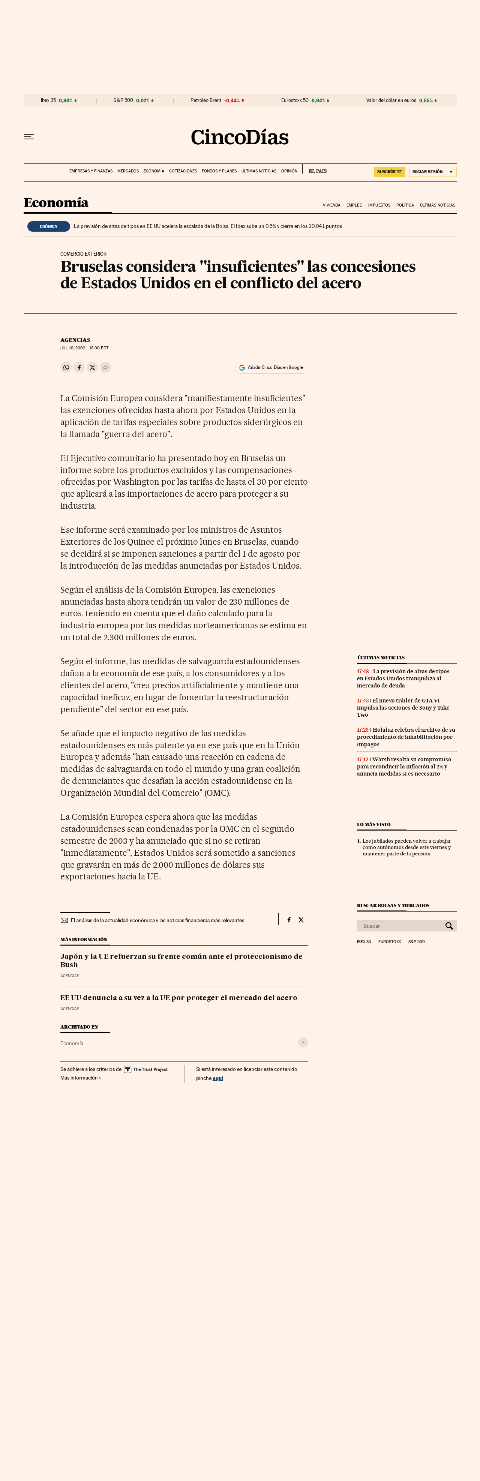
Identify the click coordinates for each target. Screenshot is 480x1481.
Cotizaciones (183, 171)
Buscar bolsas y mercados (393, 905)
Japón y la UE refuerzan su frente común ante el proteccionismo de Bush (181, 961)
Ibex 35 (48, 100)
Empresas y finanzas (90, 171)
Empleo (354, 205)
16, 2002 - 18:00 (84, 348)
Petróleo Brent (205, 100)
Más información (79, 1078)
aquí (218, 1078)
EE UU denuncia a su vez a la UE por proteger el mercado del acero (178, 998)
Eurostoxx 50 (295, 100)
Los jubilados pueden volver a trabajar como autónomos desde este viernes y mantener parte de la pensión (407, 847)
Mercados (128, 171)
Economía (154, 171)
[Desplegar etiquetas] (303, 1042)
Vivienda (332, 205)
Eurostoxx (389, 942)
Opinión (289, 171)
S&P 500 (123, 100)
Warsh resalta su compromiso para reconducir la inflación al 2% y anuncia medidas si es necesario (404, 766)
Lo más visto (374, 824)
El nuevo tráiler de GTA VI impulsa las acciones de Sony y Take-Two (404, 707)
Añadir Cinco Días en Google (275, 367)
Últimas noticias (259, 171)
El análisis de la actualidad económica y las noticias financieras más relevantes (157, 920)
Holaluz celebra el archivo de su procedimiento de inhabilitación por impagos (406, 736)
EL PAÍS (314, 169)
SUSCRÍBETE (389, 171)
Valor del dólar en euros (391, 100)
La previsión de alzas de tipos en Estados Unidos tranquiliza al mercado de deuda (403, 678)
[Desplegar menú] (29, 136)
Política (405, 205)
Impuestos (379, 205)
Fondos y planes (219, 171)
